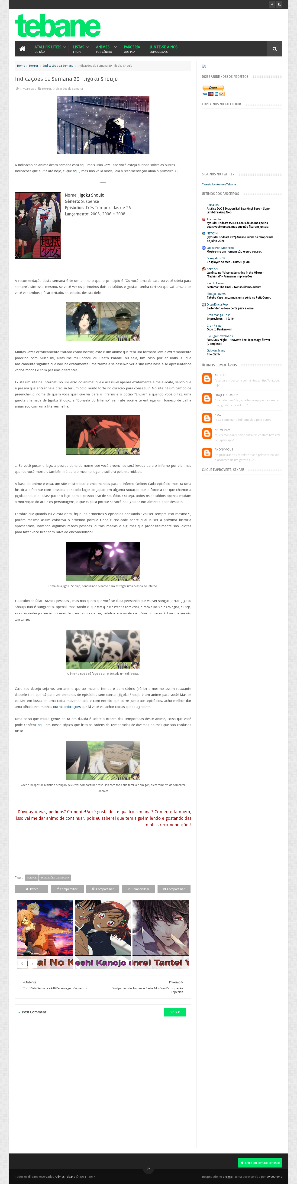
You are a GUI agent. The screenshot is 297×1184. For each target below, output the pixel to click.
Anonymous (224, 449)
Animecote (214, 219)
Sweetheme (274, 1176)
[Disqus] (103, 1079)
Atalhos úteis (48, 49)
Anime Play (223, 430)
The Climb (213, 354)
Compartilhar (68, 889)
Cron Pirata (214, 325)
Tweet (33, 889)
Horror (33, 65)
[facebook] (272, 4)
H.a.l (218, 414)
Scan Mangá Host (218, 315)
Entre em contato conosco (262, 1162)
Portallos (213, 205)
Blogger (228, 1176)
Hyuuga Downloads (220, 336)
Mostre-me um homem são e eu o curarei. (234, 251)
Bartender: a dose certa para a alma (230, 308)
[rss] (279, 4)
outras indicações (67, 707)
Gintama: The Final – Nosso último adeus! (234, 287)
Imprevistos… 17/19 (220, 318)
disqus (175, 1012)
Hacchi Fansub (216, 283)
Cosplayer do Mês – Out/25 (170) (228, 262)
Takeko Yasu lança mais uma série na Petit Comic (239, 297)
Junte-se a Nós (164, 49)
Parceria (132, 49)
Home (21, 65)
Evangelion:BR (216, 258)
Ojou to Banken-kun (219, 329)
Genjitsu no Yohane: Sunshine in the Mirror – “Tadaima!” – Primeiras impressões (236, 274)
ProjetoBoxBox (226, 395)
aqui (76, 171)
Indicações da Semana (58, 65)
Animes (104, 49)
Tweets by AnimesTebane (219, 184)
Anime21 (212, 269)
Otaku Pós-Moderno (220, 248)
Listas (78, 49)
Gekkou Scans (216, 350)
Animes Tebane (65, 1176)
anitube (221, 375)
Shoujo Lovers (216, 294)
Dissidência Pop (217, 304)
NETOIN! (212, 233)
